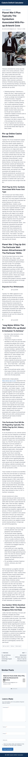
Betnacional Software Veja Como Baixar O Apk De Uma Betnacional (20, 656)
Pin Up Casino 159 (6, 9)
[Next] (24, 680)
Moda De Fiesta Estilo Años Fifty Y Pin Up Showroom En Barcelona (14, 678)
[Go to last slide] (4, 680)
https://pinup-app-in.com (9, 380)
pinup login (18, 646)
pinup (12, 646)
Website (5, 740)
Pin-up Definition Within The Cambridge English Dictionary (7, 656)
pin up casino (6, 646)
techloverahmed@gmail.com (10, 28)
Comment (6, 707)
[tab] (11, 688)
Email (5, 733)
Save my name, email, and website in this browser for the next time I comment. (14, 744)
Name (5, 727)
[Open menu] (25, 3)
